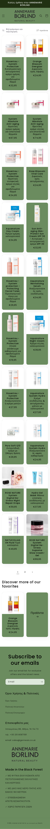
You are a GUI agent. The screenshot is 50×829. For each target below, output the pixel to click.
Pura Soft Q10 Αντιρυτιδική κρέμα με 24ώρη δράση (13, 449)
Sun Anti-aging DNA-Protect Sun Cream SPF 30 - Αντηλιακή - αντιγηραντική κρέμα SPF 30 (37, 236)
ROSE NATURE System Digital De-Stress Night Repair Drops (13, 498)
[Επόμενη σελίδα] (32, 572)
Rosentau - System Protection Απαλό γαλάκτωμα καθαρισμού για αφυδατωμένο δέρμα (13, 347)
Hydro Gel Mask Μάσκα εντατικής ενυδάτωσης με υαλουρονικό (37, 498)
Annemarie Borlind (18, 823)
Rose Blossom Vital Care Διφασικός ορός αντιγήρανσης (37, 176)
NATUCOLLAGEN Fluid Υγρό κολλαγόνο (12, 543)
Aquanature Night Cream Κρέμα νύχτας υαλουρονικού (37, 342)
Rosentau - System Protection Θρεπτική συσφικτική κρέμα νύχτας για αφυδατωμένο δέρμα (13, 181)
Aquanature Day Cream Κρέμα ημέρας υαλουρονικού (13, 232)
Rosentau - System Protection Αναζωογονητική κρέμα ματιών (13, 398)
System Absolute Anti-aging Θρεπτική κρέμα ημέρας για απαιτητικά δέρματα (12, 126)
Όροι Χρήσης (11, 700)
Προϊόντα (37, 613)
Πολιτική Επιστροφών (15, 712)
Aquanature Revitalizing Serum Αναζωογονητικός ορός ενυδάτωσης (37, 287)
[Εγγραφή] (42, 682)
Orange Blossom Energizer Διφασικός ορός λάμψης (37, 66)
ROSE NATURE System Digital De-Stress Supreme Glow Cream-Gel (37, 548)
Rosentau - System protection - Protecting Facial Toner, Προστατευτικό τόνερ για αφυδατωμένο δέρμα (12, 291)
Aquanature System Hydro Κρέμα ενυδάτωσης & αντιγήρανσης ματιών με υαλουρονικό (37, 401)
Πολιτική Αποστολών (14, 706)
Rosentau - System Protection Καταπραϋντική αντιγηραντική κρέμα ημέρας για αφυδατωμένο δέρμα (13, 71)
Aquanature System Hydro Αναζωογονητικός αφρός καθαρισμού (37, 450)
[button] (3, 16)
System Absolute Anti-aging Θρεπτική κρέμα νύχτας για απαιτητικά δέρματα (37, 126)
